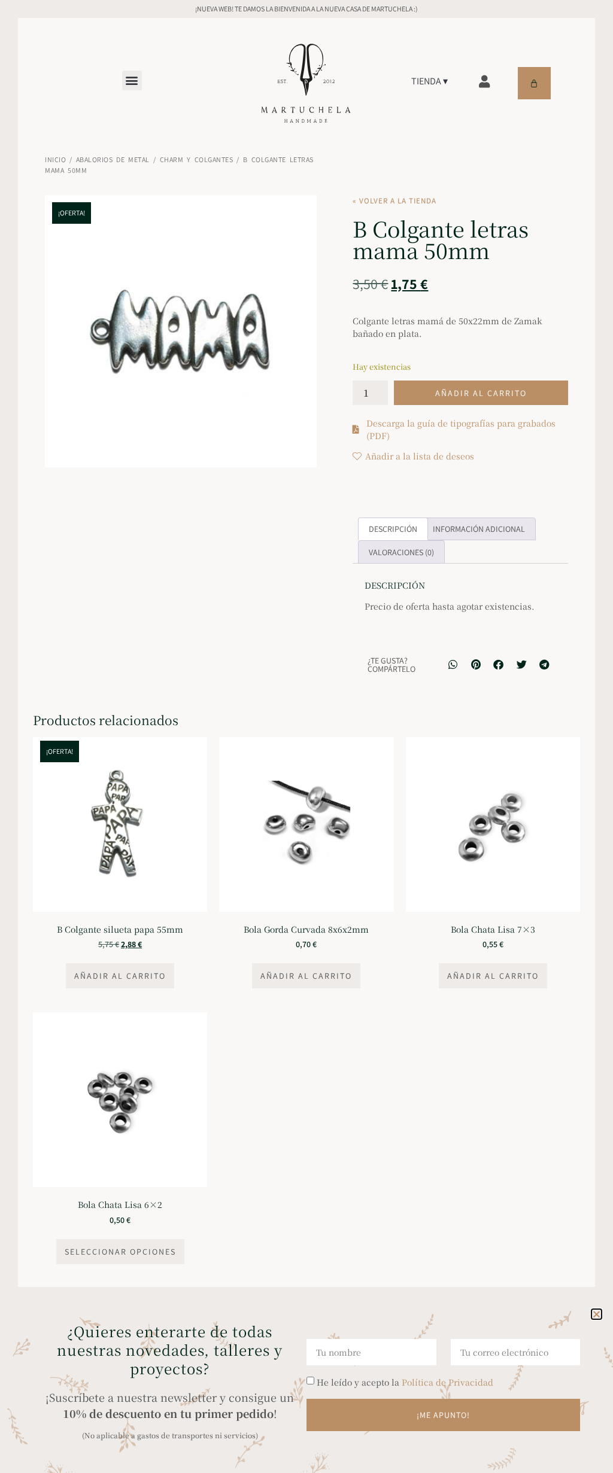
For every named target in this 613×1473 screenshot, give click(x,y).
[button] (596, 1314)
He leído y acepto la (405, 1382)
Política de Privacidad (447, 1382)
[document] (306, 736)
